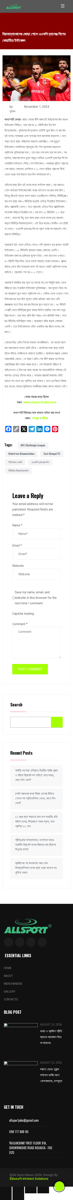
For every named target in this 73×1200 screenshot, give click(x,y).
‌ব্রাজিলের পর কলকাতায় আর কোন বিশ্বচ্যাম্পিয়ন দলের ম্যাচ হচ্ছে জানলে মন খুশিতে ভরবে (36, 867)
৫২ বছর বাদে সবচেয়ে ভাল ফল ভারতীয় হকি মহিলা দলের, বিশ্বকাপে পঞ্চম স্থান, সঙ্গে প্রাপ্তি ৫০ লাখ (36, 821)
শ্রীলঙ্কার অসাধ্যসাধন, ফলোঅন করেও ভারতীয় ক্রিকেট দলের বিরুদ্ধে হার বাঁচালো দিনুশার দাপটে (35, 844)
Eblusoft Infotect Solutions (29, 1179)
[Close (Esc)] (43, 1190)
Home (7, 968)
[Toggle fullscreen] (18, 1190)
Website (18, 566)
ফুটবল (12, 111)
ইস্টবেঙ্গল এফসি (15, 462)
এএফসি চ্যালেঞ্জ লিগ (40, 462)
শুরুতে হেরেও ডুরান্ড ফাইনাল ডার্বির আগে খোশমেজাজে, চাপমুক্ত (51, 1075)
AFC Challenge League (33, 445)
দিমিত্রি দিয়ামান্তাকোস (18, 470)
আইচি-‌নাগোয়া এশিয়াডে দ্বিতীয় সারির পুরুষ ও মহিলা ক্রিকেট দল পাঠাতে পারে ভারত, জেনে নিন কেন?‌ (36, 775)
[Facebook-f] (8, 942)
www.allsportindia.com (39, 402)
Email (17, 545)
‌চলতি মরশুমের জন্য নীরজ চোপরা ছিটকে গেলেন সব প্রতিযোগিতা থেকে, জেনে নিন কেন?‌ (35, 798)
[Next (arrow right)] (18, 1196)
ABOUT (8, 975)
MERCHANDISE (13, 983)
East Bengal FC (52, 453)
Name (17, 525)
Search (16, 705)
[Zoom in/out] (6, 1190)
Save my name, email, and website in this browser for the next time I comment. (36, 597)
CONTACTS (11, 999)
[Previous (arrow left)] (6, 1196)
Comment (19, 624)
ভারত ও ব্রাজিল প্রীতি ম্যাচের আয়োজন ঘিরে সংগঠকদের (51, 1036)
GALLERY (9, 991)
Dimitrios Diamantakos (21, 453)
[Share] (31, 1190)
